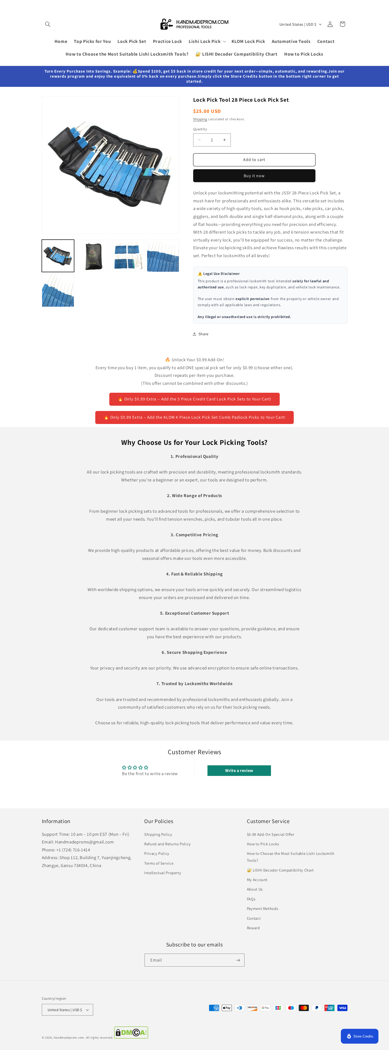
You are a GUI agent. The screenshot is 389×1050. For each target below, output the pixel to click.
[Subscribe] (238, 960)
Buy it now (254, 175)
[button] (48, 24)
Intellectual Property (162, 872)
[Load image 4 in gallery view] (163, 256)
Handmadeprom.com (69, 1037)
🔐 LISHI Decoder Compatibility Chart (280, 870)
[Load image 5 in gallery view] (58, 291)
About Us (255, 889)
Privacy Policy (156, 853)
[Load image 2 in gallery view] (93, 256)
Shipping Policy (158, 834)
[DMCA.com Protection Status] (131, 1037)
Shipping (200, 119)
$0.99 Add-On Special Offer (270, 834)
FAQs (251, 898)
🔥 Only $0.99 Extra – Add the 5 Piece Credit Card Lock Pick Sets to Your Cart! (195, 399)
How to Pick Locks (263, 843)
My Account (257, 879)
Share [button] (203, 333)
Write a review (239, 770)
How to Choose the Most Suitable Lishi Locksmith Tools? (290, 857)
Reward (253, 927)
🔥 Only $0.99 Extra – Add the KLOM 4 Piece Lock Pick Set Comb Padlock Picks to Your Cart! (194, 417)
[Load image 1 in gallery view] (58, 256)
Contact (254, 918)
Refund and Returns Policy (167, 843)
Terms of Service (158, 863)
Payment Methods (262, 908)
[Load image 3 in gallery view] (128, 256)
